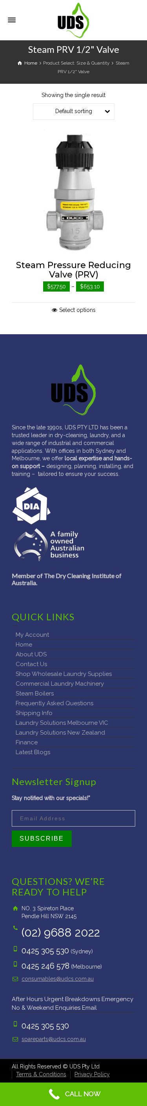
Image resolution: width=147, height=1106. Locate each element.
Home (24, 644)
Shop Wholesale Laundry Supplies (64, 673)
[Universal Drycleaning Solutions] (73, 19)
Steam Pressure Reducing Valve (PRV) (73, 270)
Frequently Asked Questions (54, 703)
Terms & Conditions (41, 1074)
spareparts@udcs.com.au (54, 1039)
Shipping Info (34, 713)
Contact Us (31, 664)
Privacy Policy (92, 1074)
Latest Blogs (33, 752)
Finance (27, 742)
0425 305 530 (45, 950)
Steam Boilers (35, 693)
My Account (32, 634)
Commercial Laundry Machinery (60, 683)
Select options (77, 310)
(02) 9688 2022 (61, 932)
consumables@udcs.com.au (58, 979)
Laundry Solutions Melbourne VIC (62, 722)
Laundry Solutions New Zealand (60, 732)
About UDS (31, 654)
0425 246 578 (45, 966)
